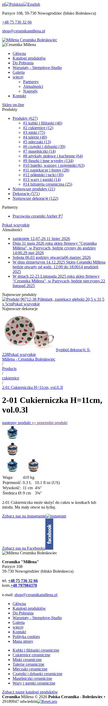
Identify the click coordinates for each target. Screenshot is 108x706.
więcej (18, 627)
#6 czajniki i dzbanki (44, 146)
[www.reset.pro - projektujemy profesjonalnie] (47, 701)
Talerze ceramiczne (28, 664)
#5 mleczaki (37, 142)
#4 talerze (35, 137)
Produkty (25, 118)
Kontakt (19, 632)
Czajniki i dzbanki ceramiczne (37, 673)
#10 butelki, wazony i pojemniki (53, 165)
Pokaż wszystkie (16, 225)
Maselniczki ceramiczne (32, 678)
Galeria (19, 622)
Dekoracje (26, 193)
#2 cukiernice (38, 128)
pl (3, 4)
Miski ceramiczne (27, 659)
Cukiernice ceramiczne (31, 655)
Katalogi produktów (29, 608)
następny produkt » (18, 422)
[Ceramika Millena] (29, 40)
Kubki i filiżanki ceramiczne (36, 650)
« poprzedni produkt (50, 422)
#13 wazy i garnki (42, 179)
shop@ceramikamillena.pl (23, 31)
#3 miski (34, 132)
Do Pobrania (23, 613)
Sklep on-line (13, 105)
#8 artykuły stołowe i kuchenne (53, 156)
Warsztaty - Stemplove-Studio (37, 618)
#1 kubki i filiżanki (42, 123)
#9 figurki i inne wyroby (48, 160)
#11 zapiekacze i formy (46, 170)
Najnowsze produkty (34, 189)
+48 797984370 (23, 585)
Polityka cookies (26, 636)
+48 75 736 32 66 (17, 22)
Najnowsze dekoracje (35, 198)
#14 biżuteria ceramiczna (47, 184)
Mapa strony (23, 641)
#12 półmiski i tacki (43, 175)
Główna (19, 603)
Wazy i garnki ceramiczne (34, 683)
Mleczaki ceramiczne (30, 669)
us (21, 4)
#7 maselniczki (39, 151)
